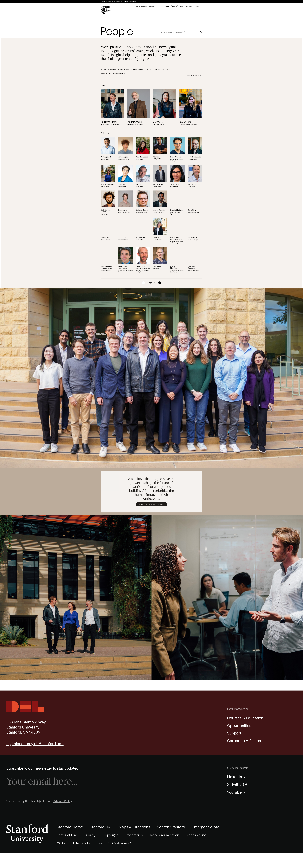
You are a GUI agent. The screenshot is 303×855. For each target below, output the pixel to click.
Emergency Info (205, 827)
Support (234, 733)
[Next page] (159, 282)
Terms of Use (67, 835)
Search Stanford (171, 827)
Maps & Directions (134, 827)
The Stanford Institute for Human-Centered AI (125, 1)
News (182, 6)
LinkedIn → (236, 777)
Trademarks (134, 835)
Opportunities (239, 726)
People (174, 6)
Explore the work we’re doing (150, 504)
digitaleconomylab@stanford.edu (35, 744)
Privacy (89, 835)
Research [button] (164, 6)
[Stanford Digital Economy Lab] (105, 9)
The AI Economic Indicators (146, 6)
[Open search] (201, 6)
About (196, 6)
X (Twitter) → (237, 785)
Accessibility (196, 835)
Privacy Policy (62, 801)
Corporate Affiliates (244, 741)
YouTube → (236, 792)
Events (189, 6)
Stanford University (106, 1)
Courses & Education (245, 718)
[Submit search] (201, 32)
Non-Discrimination (164, 835)
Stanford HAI (101, 827)
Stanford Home (70, 827)
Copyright (110, 835)
